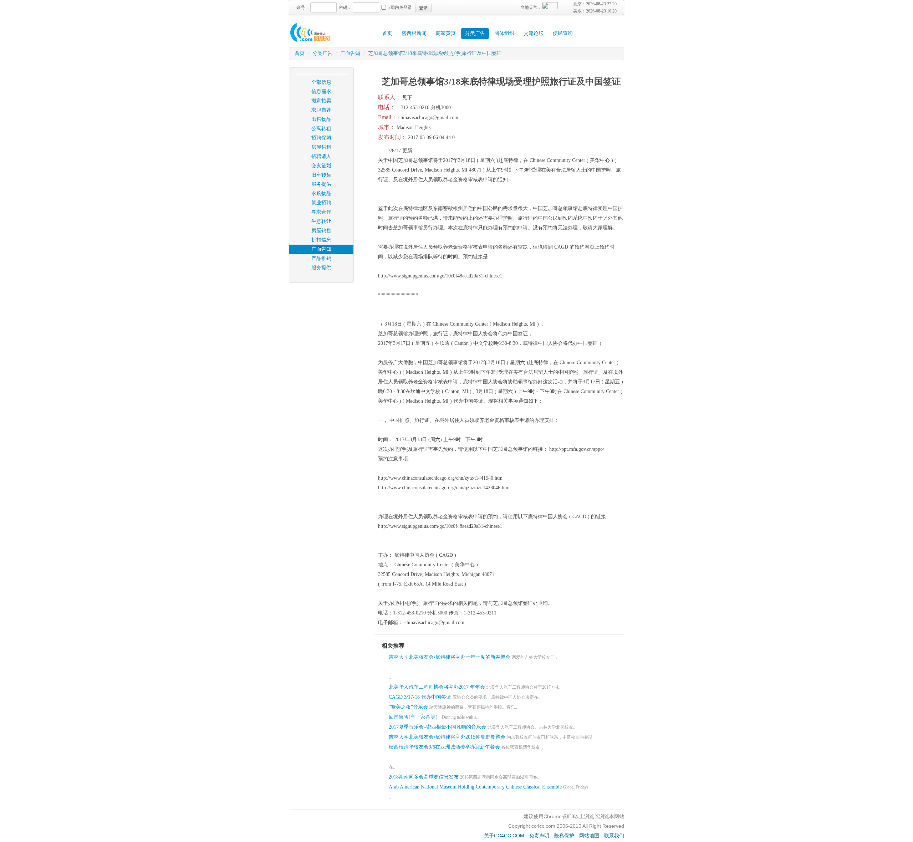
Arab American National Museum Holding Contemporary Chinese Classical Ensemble (475, 787)
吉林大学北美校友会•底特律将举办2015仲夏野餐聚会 (447, 737)
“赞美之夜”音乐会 (408, 707)
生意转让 (321, 221)
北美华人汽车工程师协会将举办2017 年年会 (437, 687)
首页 (387, 33)
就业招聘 (321, 202)
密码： (345, 7)
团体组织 (504, 33)
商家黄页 (446, 33)
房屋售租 (321, 147)
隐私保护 (564, 835)
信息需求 (321, 91)
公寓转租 (321, 128)
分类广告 (475, 33)
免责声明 (539, 835)
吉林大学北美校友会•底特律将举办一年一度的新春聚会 (449, 657)
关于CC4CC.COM (504, 835)
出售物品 (321, 119)
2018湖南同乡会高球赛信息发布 (424, 777)
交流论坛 (534, 33)
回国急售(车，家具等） (414, 717)
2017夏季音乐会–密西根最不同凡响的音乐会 (437, 727)
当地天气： (531, 7)
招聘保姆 (321, 138)
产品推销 (321, 258)
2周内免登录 (400, 7)
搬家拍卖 (321, 100)
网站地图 (589, 835)
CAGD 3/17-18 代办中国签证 (420, 697)
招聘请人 (321, 156)
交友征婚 (321, 165)
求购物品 (321, 193)
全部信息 (321, 82)
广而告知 (350, 53)
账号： (302, 7)
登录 (423, 7)
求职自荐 (321, 110)
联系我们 (614, 835)
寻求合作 (321, 212)
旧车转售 (321, 175)
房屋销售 (321, 230)
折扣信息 (321, 240)
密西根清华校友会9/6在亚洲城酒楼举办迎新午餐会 (444, 747)
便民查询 (563, 33)
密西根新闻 (414, 33)
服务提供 (321, 184)
